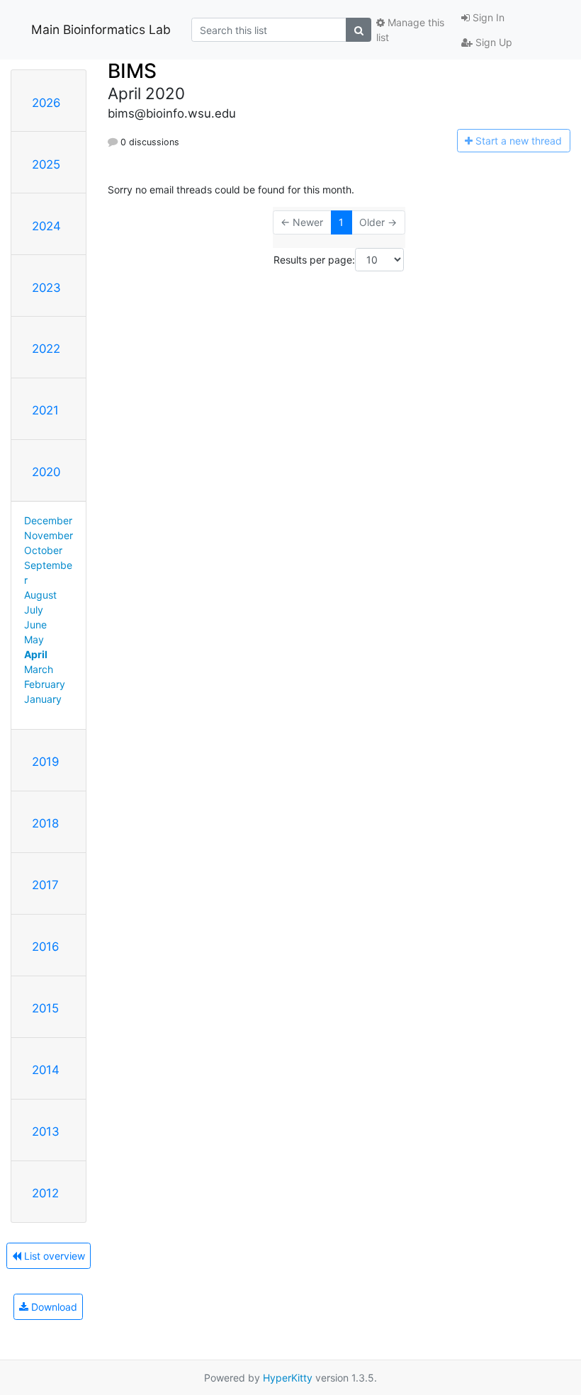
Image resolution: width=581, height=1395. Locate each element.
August (40, 595)
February (44, 684)
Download (52, 1307)
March (38, 669)
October (43, 550)
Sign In (487, 17)
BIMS (132, 71)
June (35, 625)
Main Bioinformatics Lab (101, 29)
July (33, 610)
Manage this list (410, 29)
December (48, 520)
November (48, 535)
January (43, 699)
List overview (53, 1256)
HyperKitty (287, 1378)
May (34, 639)
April (35, 654)
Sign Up (492, 42)
